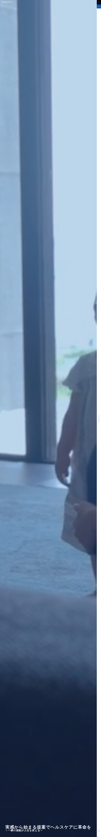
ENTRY (99, 6)
